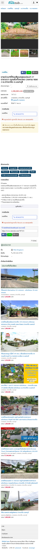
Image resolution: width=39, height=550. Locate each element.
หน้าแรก (3, 8)
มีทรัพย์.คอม (5, 541)
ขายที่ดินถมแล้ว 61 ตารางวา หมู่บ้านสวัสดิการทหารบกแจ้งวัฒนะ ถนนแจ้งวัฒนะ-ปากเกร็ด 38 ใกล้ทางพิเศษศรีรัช (19, 482)
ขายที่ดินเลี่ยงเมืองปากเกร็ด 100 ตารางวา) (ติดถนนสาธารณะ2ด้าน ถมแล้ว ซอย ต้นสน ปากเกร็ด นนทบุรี (18, 323)
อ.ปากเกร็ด (24, 8)
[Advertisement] (19, 63)
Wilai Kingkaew (18, 250)
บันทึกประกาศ (32, 86)
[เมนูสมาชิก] (34, 2)
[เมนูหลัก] (2, 2)
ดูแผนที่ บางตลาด (19, 100)
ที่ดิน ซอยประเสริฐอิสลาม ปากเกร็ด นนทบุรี (15, 512)
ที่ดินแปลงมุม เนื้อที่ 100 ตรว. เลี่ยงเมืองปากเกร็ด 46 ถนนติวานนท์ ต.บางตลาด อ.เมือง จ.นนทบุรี (18, 355)
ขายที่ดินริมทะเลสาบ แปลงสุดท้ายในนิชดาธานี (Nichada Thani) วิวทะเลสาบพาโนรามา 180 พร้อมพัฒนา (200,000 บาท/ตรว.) (19, 450)
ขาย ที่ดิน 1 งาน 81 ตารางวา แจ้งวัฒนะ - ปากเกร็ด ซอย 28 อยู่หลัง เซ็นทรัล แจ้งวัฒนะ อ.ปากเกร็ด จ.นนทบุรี (19, 386)
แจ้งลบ (35, 240)
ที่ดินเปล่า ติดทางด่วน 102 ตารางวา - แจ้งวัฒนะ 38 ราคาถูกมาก (19, 291)
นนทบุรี (17, 8)
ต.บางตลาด (33, 8)
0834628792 (20, 114)
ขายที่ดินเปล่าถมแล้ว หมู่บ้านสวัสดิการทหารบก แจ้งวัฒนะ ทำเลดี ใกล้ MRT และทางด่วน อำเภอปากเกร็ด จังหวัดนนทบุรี (19, 418)
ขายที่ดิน (10, 8)
